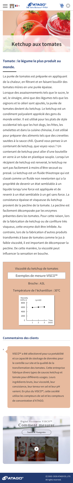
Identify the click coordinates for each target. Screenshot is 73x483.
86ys (45, 7)
